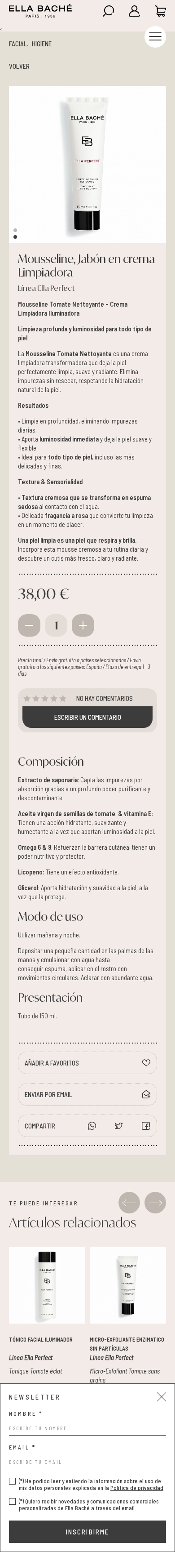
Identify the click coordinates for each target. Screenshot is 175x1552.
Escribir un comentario (87, 717)
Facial (18, 44)
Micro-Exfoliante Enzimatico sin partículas (127, 1344)
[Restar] (29, 625)
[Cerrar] (161, 1396)
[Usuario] (129, 11)
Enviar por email (48, 1094)
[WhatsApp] (92, 1126)
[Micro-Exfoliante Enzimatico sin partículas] (128, 1285)
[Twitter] (146, 1126)
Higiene (42, 44)
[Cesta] (155, 11)
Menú (155, 37)
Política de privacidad (136, 1487)
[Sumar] (83, 625)
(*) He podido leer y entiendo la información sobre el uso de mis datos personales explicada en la (91, 1484)
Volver (19, 66)
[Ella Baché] (40, 11)
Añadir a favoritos (52, 1063)
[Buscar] (103, 11)
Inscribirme (87, 1532)
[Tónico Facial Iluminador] (47, 1285)
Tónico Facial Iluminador (41, 1339)
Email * (22, 1447)
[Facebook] (119, 1126)
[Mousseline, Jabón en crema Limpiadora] (87, 164)
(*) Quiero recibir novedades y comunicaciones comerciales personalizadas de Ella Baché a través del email (89, 1505)
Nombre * (26, 1413)
